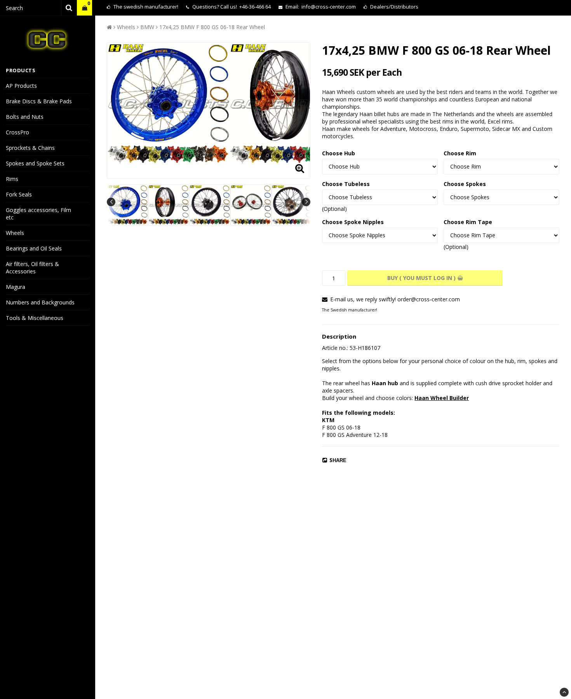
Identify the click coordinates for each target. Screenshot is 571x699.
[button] (84, 8)
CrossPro (17, 132)
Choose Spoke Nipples (353, 222)
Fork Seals (19, 194)
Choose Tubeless (346, 184)
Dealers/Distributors (393, 6)
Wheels (15, 232)
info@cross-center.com (328, 6)
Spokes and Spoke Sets (35, 163)
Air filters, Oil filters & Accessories (32, 267)
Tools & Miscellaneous (34, 318)
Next (306, 202)
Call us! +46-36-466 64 (245, 6)
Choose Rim (460, 153)
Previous (111, 202)
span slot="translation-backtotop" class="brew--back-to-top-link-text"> (564, 692)
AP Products (21, 85)
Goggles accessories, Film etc (38, 213)
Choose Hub (338, 153)
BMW (147, 27)
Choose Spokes (465, 184)
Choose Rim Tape (468, 222)
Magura (15, 286)
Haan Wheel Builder (441, 398)
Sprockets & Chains (30, 147)
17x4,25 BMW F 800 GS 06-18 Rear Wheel (212, 27)
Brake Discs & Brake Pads (39, 101)
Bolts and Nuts (25, 116)
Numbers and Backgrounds (40, 302)
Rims (12, 179)
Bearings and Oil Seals (34, 248)
